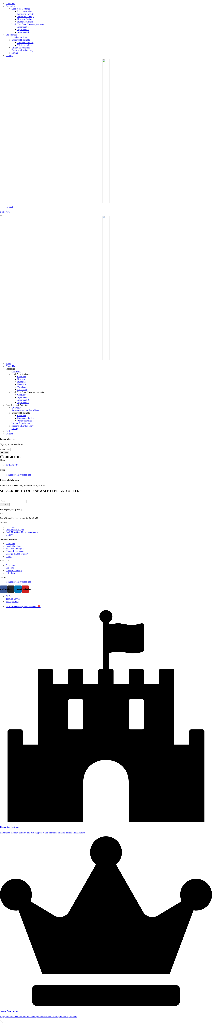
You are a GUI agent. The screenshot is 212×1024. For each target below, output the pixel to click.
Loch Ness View (25, 11)
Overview (16, 371)
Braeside (21, 379)
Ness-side (21, 384)
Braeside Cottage (25, 19)
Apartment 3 (23, 402)
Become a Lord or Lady (22, 50)
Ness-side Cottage (25, 14)
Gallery (9, 55)
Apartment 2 (23, 29)
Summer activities (25, 42)
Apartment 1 (23, 27)
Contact (9, 207)
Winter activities (24, 45)
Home (8, 363)
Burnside (21, 382)
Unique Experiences (21, 47)
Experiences (11, 34)
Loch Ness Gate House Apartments (28, 24)
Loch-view (22, 389)
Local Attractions (19, 37)
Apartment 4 (23, 32)
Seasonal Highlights (21, 40)
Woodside (21, 387)
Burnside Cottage (25, 21)
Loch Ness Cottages (21, 9)
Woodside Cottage (25, 16)
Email (3, 449)
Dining (15, 53)
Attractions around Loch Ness (25, 410)
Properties (10, 6)
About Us (10, 3)
